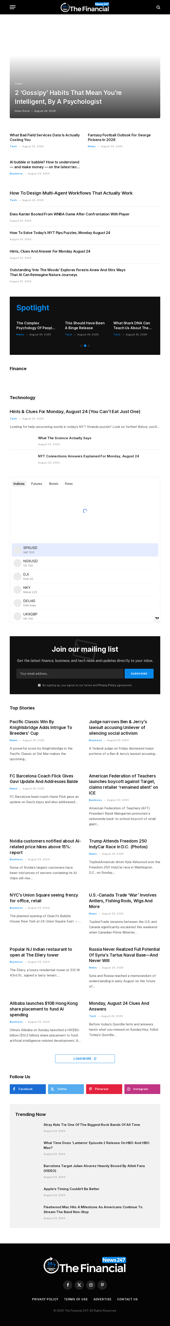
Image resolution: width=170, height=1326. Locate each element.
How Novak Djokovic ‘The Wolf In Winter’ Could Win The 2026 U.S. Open (82, 326)
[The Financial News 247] (85, 7)
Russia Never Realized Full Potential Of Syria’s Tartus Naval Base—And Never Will (124, 955)
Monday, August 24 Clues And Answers (119, 1006)
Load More (82, 1058)
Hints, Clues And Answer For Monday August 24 (50, 251)
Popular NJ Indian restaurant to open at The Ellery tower (41, 952)
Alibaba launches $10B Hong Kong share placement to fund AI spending (44, 1009)
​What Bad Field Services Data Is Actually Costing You (45, 137)
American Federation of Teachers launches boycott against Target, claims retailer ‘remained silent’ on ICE (123, 784)
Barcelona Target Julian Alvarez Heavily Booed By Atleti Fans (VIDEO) (94, 1168)
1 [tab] (81, 345)
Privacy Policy (107, 685)
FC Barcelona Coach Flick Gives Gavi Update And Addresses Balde (44, 778)
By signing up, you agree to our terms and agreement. (87, 685)
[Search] (158, 7)
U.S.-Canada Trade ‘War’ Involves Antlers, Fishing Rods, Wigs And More (122, 901)
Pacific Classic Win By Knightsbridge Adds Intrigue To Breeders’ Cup (41, 727)
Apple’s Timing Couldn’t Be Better (71, 1189)
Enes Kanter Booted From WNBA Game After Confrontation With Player (70, 214)
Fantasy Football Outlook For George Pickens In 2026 (119, 137)
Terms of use (76, 1299)
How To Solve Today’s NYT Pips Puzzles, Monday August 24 (60, 232)
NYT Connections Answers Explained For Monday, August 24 (88, 456)
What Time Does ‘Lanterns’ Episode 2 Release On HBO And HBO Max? (96, 1145)
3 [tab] (89, 345)
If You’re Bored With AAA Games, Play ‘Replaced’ (130, 326)
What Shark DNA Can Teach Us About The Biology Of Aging (34, 326)
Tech (18, 83)
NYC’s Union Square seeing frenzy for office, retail (44, 898)
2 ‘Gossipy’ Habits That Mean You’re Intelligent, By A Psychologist (68, 97)
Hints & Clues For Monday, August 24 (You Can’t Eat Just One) (75, 411)
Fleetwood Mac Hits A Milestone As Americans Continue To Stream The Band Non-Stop (93, 1209)
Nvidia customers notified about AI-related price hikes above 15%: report (45, 847)
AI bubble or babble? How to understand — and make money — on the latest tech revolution (44, 165)
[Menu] (12, 7)
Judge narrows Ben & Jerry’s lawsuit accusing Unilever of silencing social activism (118, 727)
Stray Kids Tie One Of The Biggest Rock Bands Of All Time (92, 1125)
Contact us (127, 1299)
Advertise (102, 1299)
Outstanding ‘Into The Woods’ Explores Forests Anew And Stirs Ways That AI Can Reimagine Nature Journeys (68, 272)
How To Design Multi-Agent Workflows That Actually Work (71, 193)
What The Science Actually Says (64, 438)
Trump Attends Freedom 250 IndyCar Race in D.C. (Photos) (118, 844)
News (92, 146)
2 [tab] (85, 345)
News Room (22, 111)
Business (16, 173)
